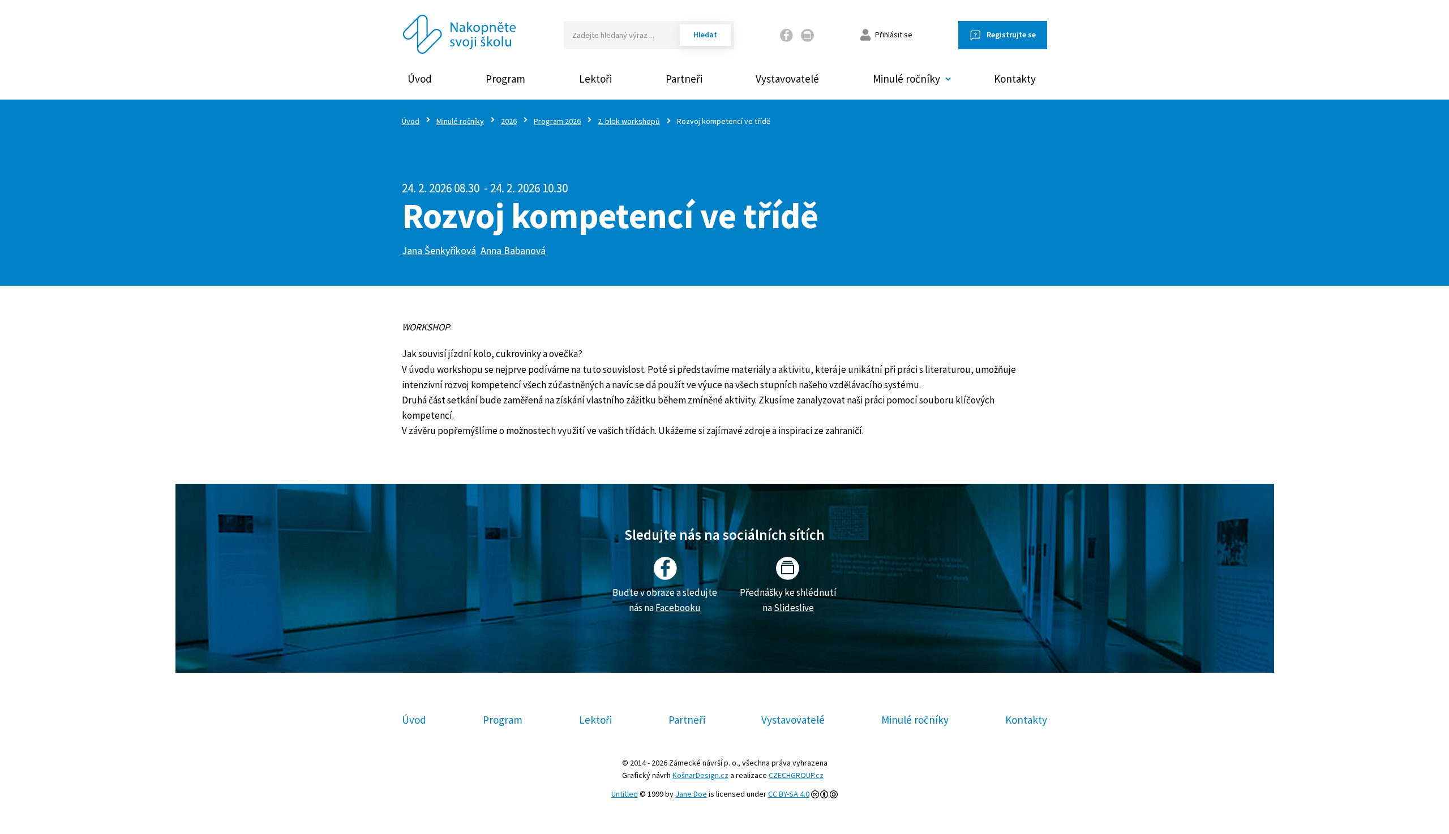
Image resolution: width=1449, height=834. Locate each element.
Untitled (624, 794)
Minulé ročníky (460, 121)
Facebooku (678, 607)
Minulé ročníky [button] (906, 78)
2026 (509, 121)
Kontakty (1015, 78)
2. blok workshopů (629, 121)
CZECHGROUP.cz (796, 775)
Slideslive (794, 607)
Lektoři (595, 78)
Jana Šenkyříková (439, 250)
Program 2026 (557, 121)
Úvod (420, 78)
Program (505, 78)
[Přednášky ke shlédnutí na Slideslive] (807, 35)
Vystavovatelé (787, 78)
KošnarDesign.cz (700, 775)
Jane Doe (691, 794)
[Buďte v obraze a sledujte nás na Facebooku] (787, 35)
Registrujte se (1011, 34)
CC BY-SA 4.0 (788, 794)
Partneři (684, 78)
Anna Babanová (513, 250)
